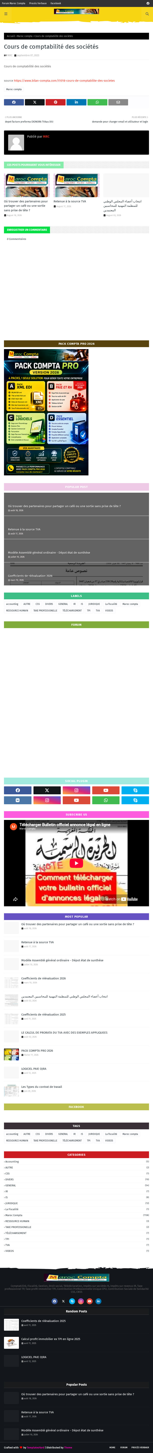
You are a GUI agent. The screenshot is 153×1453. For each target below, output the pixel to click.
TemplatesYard (35, 1447)
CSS (38, 604)
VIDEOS (109, 610)
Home (112, 1447)
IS (82, 604)
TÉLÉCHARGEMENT (72, 610)
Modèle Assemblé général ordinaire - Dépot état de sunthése (49, 552)
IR (74, 604)
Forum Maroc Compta (13, 3)
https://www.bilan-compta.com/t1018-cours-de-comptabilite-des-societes (64, 80)
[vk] (17, 800)
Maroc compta (24, 36)
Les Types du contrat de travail (41, 1087)
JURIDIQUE (94, 604)
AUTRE (27, 604)
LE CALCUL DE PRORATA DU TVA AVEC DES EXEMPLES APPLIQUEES (64, 1032)
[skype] (135, 790)
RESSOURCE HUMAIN (17, 610)
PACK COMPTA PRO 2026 (37, 1050)
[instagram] (76, 790)
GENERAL (63, 604)
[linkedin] (98, 1301)
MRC (9, 55)
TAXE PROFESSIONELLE (45, 610)
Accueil (11, 36)
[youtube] (106, 790)
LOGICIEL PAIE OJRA (33, 1069)
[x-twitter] (47, 790)
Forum (124, 1447)
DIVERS (49, 604)
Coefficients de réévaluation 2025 (43, 1014)
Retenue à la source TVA (70, 201)
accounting (12, 604)
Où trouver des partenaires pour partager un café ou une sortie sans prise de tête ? (26, 206)
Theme (68, 1447)
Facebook (56, 3)
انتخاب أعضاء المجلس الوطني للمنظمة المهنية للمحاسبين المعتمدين (122, 206)
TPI (88, 610)
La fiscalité (111, 604)
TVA (98, 610)
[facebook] (148, 3)
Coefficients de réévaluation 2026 (30, 576)
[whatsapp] (106, 800)
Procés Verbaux (38, 3)
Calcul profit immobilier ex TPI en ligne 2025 (50, 1339)
